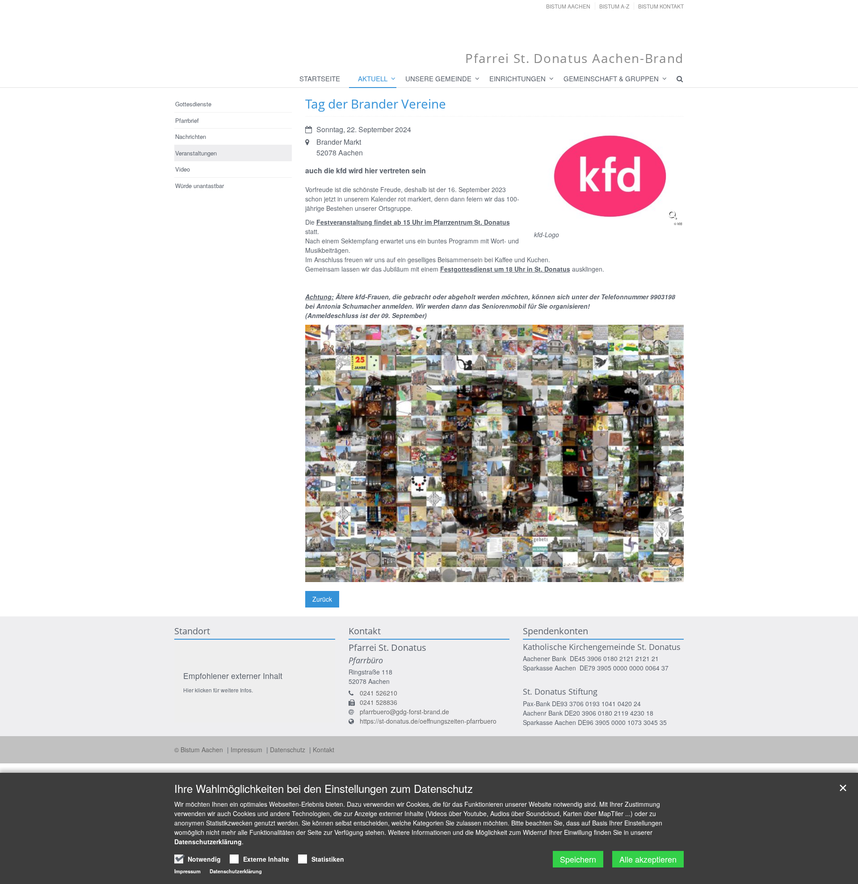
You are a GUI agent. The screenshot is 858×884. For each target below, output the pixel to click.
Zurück (322, 599)
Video (182, 169)
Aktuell (372, 78)
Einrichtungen (517, 78)
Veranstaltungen (196, 153)
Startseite (319, 78)
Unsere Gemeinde (438, 78)
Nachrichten (190, 136)
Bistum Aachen (568, 6)
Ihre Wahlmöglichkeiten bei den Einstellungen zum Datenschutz (323, 788)
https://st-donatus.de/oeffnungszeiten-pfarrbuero (428, 720)
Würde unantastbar (199, 185)
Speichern (578, 859)
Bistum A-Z (614, 6)
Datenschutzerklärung (208, 841)
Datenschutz (288, 749)
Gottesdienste (193, 104)
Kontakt (323, 749)
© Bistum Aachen (199, 749)
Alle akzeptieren (648, 859)
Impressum (247, 749)
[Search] (676, 78)
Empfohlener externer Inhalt (232, 675)
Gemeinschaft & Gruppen (611, 78)
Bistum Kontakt (661, 6)
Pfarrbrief (187, 120)
